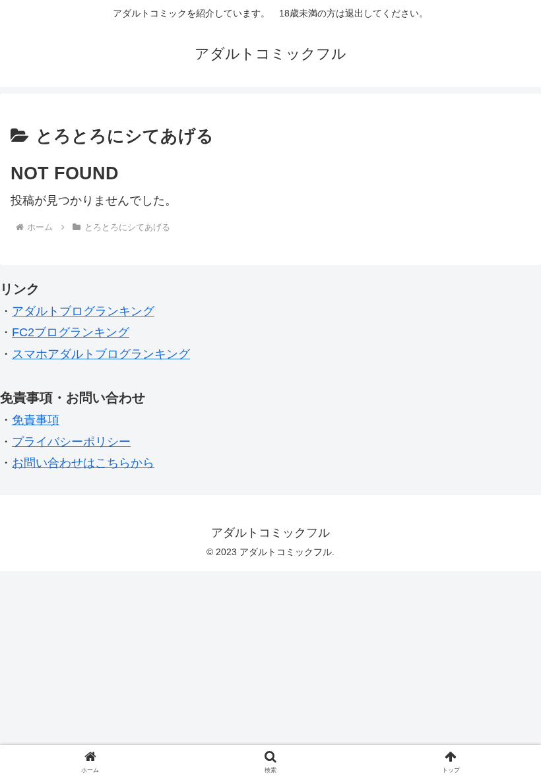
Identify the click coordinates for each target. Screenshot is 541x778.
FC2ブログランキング (70, 332)
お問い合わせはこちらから (83, 462)
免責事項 (35, 420)
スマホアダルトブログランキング (101, 354)
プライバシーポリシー (71, 441)
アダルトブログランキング (83, 311)
